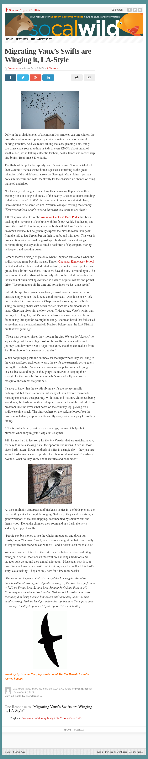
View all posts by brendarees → (23, 696)
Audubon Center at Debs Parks (60, 217)
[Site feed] (140, 10)
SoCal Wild (19, 751)
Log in (100, 751)
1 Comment (53, 68)
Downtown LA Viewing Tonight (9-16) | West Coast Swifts (52, 718)
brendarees (14, 68)
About (67, 729)
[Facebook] (130, 10)
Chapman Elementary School (76, 261)
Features (22, 39)
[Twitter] (135, 10)
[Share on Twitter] (23, 77)
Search (118, 9)
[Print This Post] (76, 77)
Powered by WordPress (116, 751)
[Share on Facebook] (11, 77)
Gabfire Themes (136, 751)
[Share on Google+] (36, 77)
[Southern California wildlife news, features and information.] (74, 24)
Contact (79, 729)
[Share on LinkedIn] (48, 77)
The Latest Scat (41, 39)
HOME (9, 39)
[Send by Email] (89, 77)
